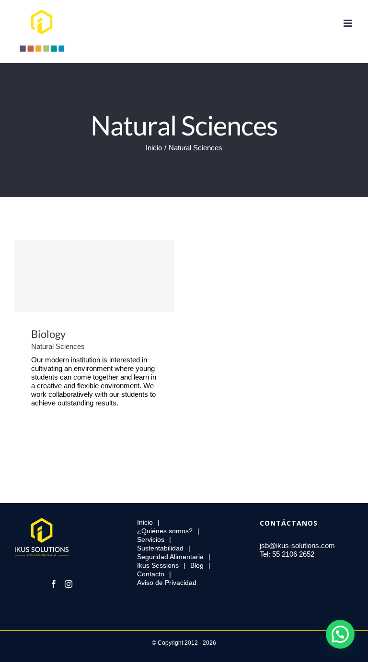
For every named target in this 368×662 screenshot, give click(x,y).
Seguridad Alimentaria (170, 557)
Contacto (150, 574)
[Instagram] (68, 584)
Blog (197, 565)
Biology (94, 276)
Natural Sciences (58, 346)
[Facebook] (54, 584)
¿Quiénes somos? (165, 531)
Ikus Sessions (158, 565)
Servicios (150, 539)
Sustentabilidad (160, 548)
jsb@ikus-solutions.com (297, 545)
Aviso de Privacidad (166, 582)
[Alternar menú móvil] (349, 23)
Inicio (145, 522)
